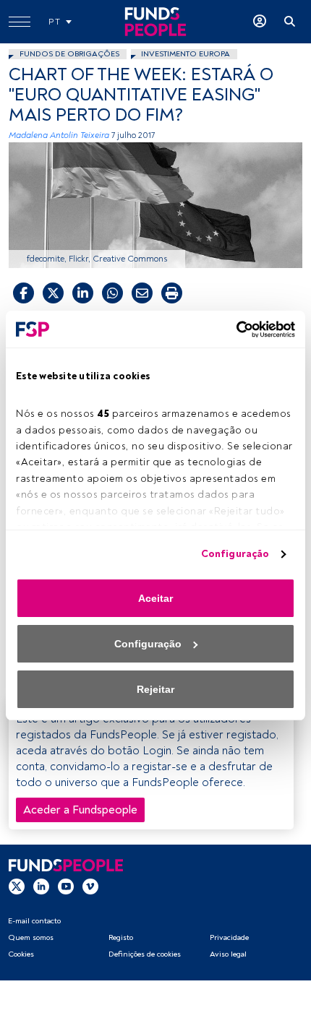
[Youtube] (66, 885)
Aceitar (155, 598)
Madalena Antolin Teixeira (59, 135)
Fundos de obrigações (69, 54)
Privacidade (229, 937)
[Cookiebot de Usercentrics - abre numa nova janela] (232, 329)
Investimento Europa (185, 54)
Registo (120, 937)
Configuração (235, 554)
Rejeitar (155, 689)
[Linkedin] (41, 885)
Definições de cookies (144, 954)
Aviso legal (228, 954)
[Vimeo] (90, 885)
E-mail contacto (34, 921)
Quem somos (31, 937)
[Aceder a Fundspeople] (259, 21)
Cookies (21, 954)
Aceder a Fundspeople (80, 810)
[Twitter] (17, 885)
